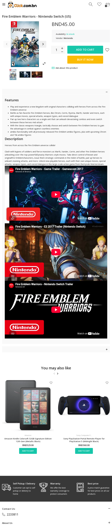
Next (42, 44)
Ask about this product (67, 68)
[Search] (91, 4)
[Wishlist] (99, 4)
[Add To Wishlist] (107, 50)
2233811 (12, 514)
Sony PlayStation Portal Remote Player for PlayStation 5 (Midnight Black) (84, 440)
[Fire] (13, 74)
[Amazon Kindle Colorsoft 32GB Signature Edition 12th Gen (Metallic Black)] (28, 406)
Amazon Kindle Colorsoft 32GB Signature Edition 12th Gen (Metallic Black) (28, 440)
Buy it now (85, 59)
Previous (6, 44)
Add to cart (85, 49)
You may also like (56, 367)
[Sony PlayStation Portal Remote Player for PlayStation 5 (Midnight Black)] (84, 406)
